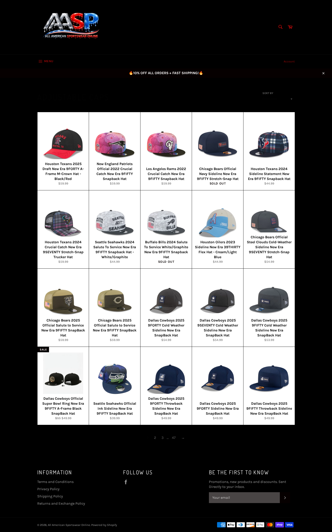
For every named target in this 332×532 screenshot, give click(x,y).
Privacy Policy (48, 489)
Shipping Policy (50, 496)
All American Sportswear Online (69, 525)
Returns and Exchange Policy (61, 503)
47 (174, 437)
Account (289, 61)
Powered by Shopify (104, 525)
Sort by (267, 93)
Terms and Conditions (55, 482)
